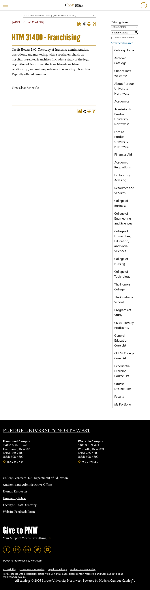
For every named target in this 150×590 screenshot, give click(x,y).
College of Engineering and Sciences (123, 218)
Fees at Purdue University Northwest (121, 139)
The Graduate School (123, 299)
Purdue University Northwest (46, 431)
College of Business (121, 203)
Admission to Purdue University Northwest (123, 116)
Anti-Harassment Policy (82, 569)
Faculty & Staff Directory (19, 505)
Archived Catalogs (120, 60)
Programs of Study (122, 312)
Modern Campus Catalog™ (116, 581)
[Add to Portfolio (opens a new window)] (79, 24)
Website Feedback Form (19, 512)
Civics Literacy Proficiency (124, 325)
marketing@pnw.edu (14, 576)
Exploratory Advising (122, 177)
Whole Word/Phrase (124, 37)
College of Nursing (121, 261)
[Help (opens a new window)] (94, 24)
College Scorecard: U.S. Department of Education (35, 478)
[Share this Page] (84, 24)
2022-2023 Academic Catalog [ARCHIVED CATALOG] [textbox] (49, 15)
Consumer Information (32, 569)
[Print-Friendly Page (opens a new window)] (89, 24)
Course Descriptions (122, 386)
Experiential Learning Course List (122, 371)
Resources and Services (124, 190)
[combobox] (59, 15)
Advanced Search (122, 43)
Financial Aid (123, 154)
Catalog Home (124, 50)
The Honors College (122, 286)
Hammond (15, 461)
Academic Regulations (122, 164)
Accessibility (9, 569)
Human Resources (15, 492)
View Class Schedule (25, 88)
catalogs (25, 581)
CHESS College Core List (124, 355)
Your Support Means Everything (24, 538)
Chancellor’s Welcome (122, 73)
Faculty (119, 396)
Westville (90, 461)
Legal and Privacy (57, 569)
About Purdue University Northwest (124, 88)
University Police (14, 498)
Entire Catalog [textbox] (118, 27)
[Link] (6, 549)
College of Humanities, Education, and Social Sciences (122, 241)
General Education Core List (121, 340)
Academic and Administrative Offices (27, 485)
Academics (121, 101)
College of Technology (122, 274)
